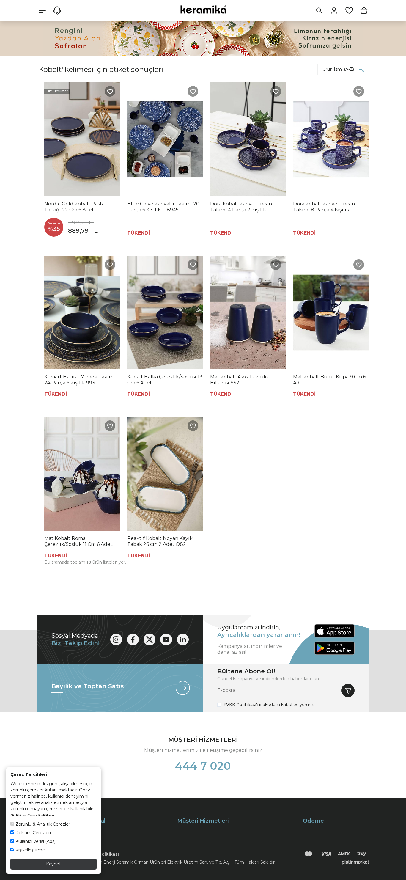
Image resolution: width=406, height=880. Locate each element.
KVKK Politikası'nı (242, 704)
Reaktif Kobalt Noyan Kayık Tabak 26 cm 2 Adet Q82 (160, 541)
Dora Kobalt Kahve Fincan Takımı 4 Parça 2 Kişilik (241, 207)
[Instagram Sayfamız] (116, 639)
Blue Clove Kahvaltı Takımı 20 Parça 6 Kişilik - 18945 (163, 207)
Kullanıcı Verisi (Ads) (35, 841)
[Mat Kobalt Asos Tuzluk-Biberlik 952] (248, 313)
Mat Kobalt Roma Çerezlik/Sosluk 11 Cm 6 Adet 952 (78, 541)
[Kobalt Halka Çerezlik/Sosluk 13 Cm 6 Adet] (165, 313)
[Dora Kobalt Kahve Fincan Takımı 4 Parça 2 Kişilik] (248, 139)
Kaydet (53, 864)
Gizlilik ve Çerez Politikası (32, 815)
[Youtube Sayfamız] (166, 639)
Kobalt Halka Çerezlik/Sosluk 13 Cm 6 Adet (164, 380)
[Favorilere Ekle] (110, 91)
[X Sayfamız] (149, 639)
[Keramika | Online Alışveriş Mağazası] (203, 9)
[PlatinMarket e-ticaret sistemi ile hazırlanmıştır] (355, 862)
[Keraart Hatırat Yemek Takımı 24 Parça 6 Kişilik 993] (82, 313)
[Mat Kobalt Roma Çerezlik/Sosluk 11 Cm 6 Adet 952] (82, 474)
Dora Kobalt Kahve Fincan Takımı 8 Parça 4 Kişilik (324, 207)
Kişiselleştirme (29, 850)
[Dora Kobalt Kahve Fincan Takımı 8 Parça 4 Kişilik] (331, 139)
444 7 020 (203, 765)
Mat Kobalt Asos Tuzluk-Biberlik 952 (239, 380)
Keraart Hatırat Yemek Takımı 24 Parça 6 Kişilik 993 (79, 380)
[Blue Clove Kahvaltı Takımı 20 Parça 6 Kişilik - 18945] (165, 139)
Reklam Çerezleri (32, 832)
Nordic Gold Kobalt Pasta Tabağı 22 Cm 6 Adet (74, 207)
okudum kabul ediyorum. (269, 704)
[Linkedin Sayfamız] (183, 639)
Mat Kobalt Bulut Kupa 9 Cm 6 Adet (329, 380)
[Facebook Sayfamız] (133, 639)
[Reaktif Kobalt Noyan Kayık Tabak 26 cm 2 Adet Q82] (165, 474)
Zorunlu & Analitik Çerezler (42, 824)
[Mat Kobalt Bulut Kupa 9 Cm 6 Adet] (331, 313)
